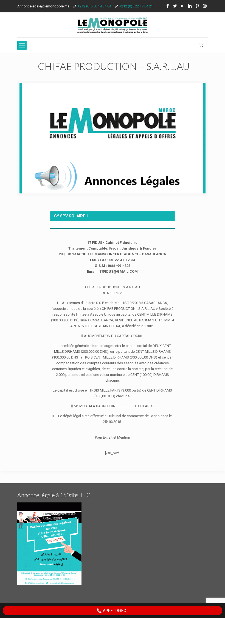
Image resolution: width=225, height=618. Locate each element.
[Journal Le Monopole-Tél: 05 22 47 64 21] (112, 24)
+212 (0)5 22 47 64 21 (136, 6)
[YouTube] (182, 6)
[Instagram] (205, 6)
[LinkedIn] (190, 6)
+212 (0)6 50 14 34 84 (94, 6)
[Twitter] (175, 6)
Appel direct (115, 610)
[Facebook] (168, 6)
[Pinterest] (197, 6)
